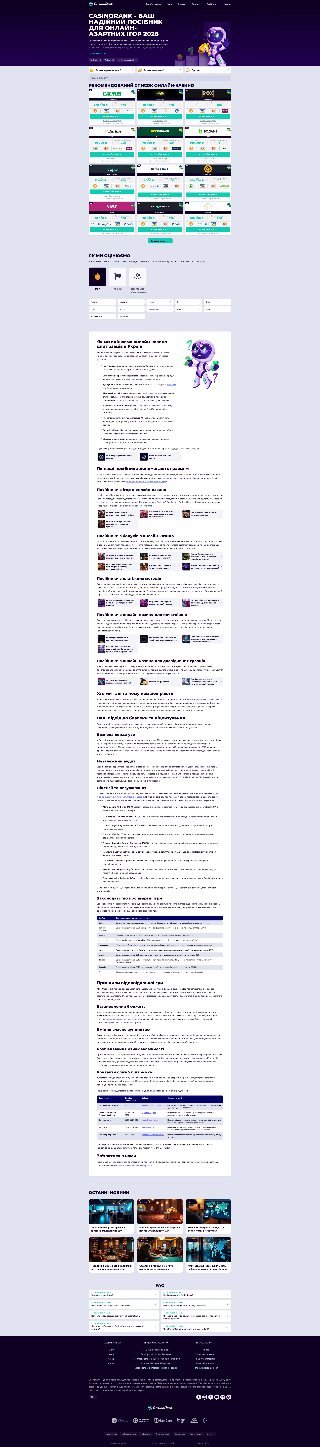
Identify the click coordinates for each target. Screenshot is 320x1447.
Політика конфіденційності (205, 1367)
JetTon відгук (112, 158)
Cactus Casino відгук (112, 120)
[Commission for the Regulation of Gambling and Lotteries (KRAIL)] (120, 1420)
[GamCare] (163, 1420)
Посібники (212, 4)
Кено (111, 1354)
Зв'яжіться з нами (205, 1354)
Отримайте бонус (112, 116)
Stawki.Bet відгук (160, 120)
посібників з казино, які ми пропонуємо (146, 481)
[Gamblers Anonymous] (194, 1420)
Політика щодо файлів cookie (162, 1443)
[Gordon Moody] (141, 1420)
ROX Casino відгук (208, 120)
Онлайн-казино (153, 4)
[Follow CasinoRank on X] (210, 1397)
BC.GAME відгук (208, 158)
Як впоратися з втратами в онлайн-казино (156, 1367)
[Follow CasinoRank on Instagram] (204, 1397)
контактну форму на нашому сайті (134, 1165)
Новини (227, 4)
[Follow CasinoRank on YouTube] (216, 1397)
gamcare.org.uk (148, 1127)
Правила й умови (118, 1443)
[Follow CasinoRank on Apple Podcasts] (228, 1397)
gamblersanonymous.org (152, 1105)
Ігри (170, 4)
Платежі (196, 4)
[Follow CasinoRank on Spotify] (222, 1397)
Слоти (111, 1363)
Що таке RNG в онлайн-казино (156, 1363)
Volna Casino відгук (112, 196)
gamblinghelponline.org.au (153, 1135)
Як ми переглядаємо (205, 1358)
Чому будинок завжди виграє (156, 1349)
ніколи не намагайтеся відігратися (121, 1019)
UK (91, 1397)
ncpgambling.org (149, 1113)
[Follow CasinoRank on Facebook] (198, 1397)
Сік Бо (111, 1358)
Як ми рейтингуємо (205, 1363)
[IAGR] (181, 1420)
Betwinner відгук (160, 158)
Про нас (205, 1349)
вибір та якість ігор (152, 393)
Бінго (111, 1349)
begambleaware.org (150, 1120)
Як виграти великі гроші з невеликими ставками (156, 1358)
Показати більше (159, 241)
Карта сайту (203, 1443)
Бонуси (181, 4)
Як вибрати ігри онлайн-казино (156, 1354)
